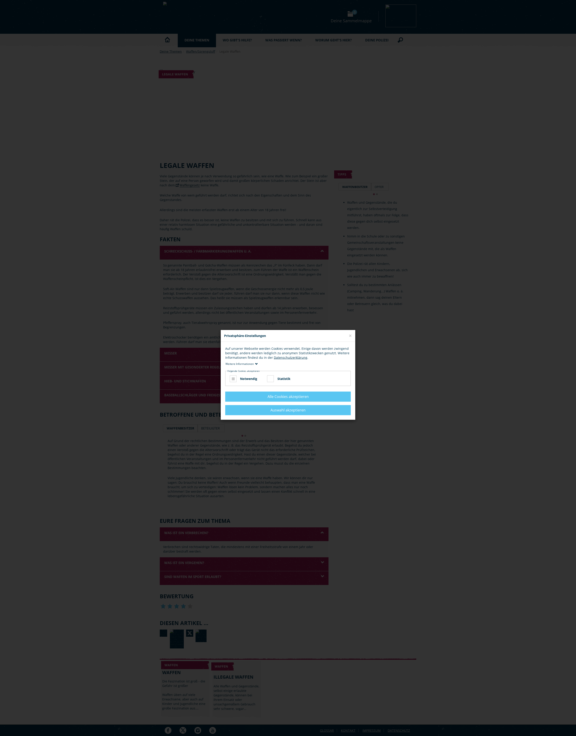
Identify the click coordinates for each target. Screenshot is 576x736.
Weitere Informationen (239, 364)
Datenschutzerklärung (290, 357)
